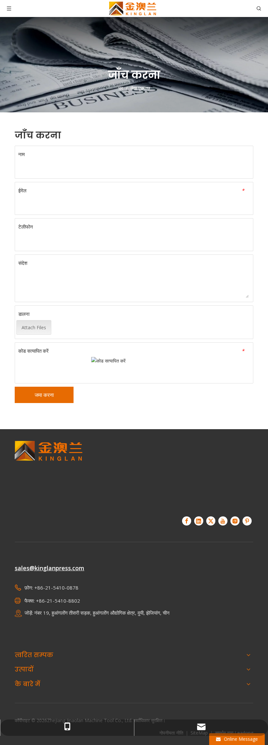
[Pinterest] (247, 521)
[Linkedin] (198, 521)
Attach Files (34, 327)
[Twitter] (210, 521)
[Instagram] (235, 521)
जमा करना (44, 394)
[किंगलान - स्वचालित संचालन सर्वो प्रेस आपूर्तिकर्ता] (49, 475)
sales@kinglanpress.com (49, 568)
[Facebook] (186, 521)
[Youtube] (222, 521)
